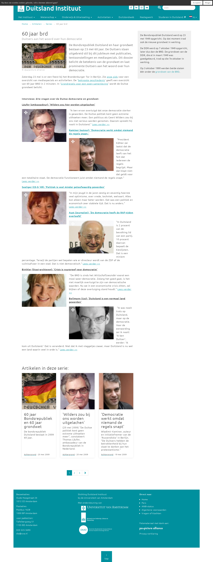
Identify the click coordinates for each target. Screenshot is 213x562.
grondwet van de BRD (167, 71)
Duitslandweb (126, 17)
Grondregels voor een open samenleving (84, 83)
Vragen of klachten (151, 513)
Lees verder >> (101, 124)
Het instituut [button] (25, 17)
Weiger (208, 3)
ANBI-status (148, 506)
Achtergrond (30, 454)
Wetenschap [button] (48, 17)
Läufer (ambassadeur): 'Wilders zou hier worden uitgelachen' (58, 104)
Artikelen (37, 23)
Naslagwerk (146, 17)
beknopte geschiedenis (91, 80)
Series (49, 23)
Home (25, 23)
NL (194, 17)
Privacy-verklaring (149, 533)
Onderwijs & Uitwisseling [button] (76, 17)
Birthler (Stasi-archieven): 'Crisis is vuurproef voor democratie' (60, 269)
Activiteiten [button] (104, 17)
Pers (144, 502)
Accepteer (197, 3)
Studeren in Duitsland (171, 17)
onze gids (112, 76)
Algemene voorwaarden (154, 509)
